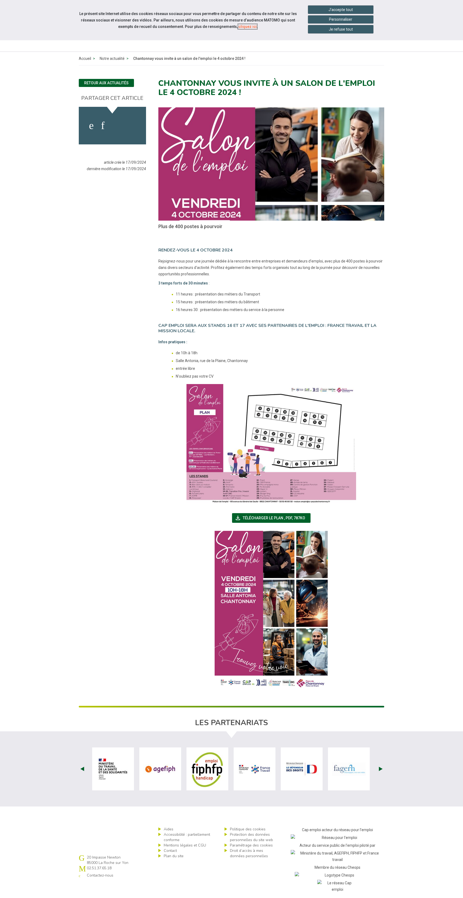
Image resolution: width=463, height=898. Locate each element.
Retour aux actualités (106, 83)
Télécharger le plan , (273, 518)
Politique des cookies (248, 829)
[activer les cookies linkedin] (102, 125)
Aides (168, 829)
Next (381, 768)
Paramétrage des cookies (251, 845)
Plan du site (174, 856)
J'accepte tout (340, 10)
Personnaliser (340, 19)
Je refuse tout (341, 29)
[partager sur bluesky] (131, 125)
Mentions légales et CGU (185, 845)
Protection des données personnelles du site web (251, 837)
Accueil (85, 58)
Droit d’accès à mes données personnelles (249, 853)
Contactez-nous (100, 875)
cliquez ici (247, 26)
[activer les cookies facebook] (91, 125)
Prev (82, 768)
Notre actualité (112, 58)
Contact (170, 850)
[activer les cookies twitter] (116, 125)
